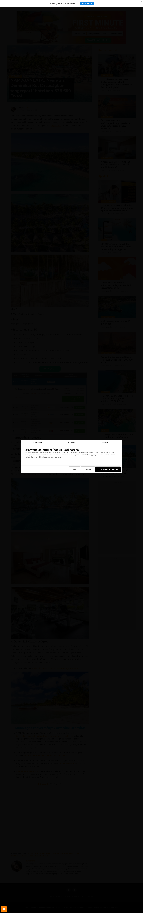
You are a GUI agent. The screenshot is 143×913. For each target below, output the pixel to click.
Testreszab (88, 469)
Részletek (71, 442)
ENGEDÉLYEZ (87, 3)
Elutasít (75, 469)
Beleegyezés (38, 442)
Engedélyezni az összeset (108, 469)
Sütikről (105, 442)
